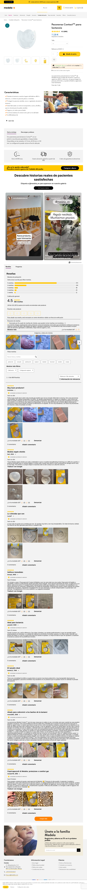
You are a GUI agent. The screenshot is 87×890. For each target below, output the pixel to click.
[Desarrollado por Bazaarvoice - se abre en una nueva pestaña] (75, 263)
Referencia (55, 49)
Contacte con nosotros (65, 865)
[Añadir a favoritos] (54, 59)
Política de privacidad (38, 865)
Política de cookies (37, 867)
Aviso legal (35, 863)
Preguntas (19, 266)
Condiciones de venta (38, 869)
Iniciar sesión (62, 867)
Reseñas (8, 267)
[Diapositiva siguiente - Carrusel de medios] (80, 224)
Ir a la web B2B (8, 2)
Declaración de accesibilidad (67, 869)
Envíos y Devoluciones (65, 863)
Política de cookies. (29, 884)
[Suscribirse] (78, 850)
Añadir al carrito (71, 54)
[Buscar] (59, 8)
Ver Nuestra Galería (43, 188)
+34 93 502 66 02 (10, 872)
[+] (57, 53)
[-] (57, 55)
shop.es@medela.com (12, 875)
